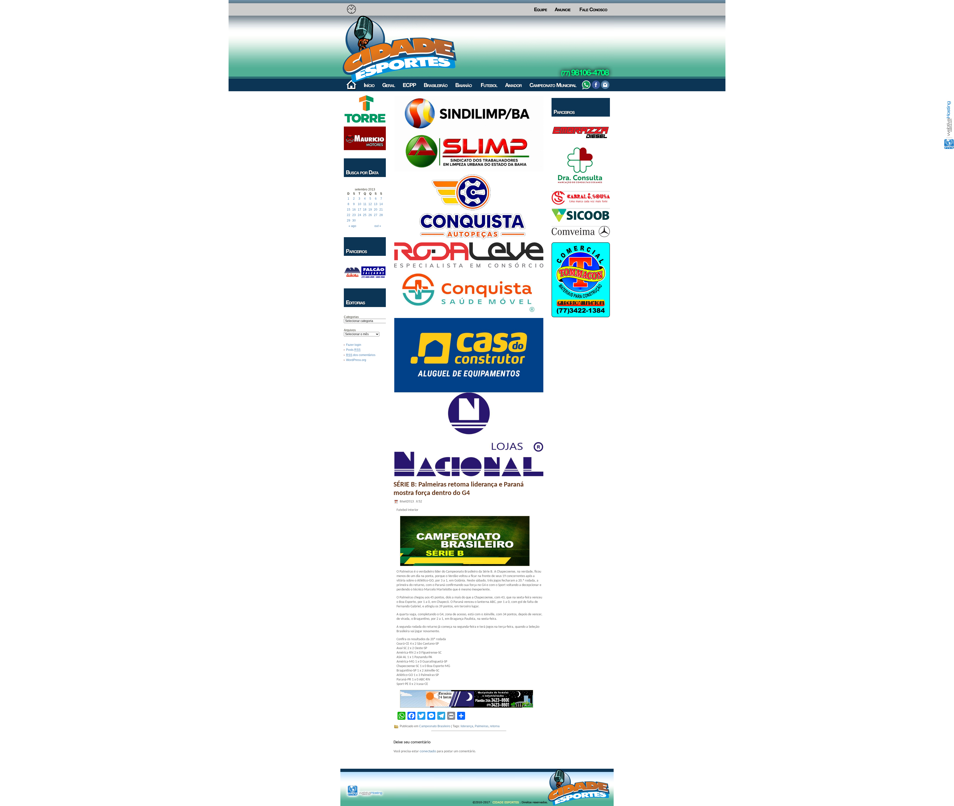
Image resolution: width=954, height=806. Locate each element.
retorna (495, 726)
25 (364, 215)
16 (354, 209)
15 (348, 209)
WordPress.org (356, 360)
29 (348, 220)
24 (359, 215)
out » (377, 226)
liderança (467, 726)
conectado (428, 751)
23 (354, 215)
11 (364, 204)
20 (375, 209)
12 (370, 204)
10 (359, 204)
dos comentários (360, 355)
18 (364, 209)
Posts (353, 350)
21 (381, 209)
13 (375, 204)
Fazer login (353, 345)
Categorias (351, 317)
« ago (352, 226)
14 (381, 204)
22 (348, 215)
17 (359, 209)
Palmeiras (481, 726)
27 (375, 215)
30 (354, 220)
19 (370, 209)
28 (381, 215)
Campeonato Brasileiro (434, 726)
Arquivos (350, 330)
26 (370, 215)
